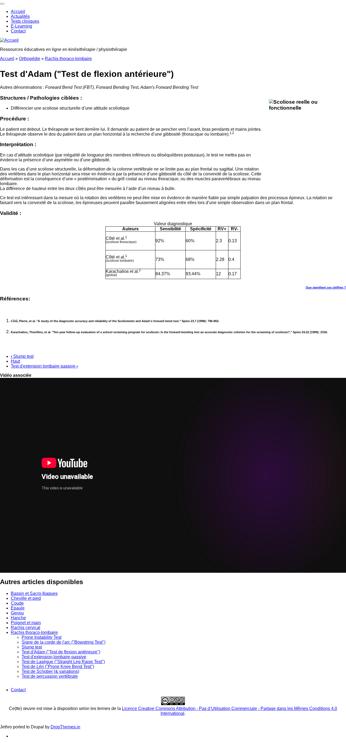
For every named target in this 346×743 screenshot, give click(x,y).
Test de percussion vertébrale (50, 676)
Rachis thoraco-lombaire (68, 58)
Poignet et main (26, 622)
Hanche (18, 618)
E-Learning (21, 26)
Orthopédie (29, 58)
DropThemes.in (65, 727)
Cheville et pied (26, 598)
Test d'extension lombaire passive (44, 366)
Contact (18, 31)
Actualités (20, 16)
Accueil (18, 11)
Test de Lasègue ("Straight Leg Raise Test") (63, 661)
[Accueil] (9, 40)
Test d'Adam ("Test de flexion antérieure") (61, 652)
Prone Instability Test (41, 637)
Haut (15, 361)
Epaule (18, 608)
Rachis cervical (25, 627)
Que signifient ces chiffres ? (326, 287)
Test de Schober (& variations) (50, 671)
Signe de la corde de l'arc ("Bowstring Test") (63, 642)
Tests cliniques (25, 21)
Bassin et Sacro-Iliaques (34, 593)
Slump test (22, 356)
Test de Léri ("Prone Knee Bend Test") (58, 666)
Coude (17, 603)
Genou (17, 613)
